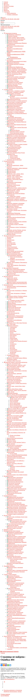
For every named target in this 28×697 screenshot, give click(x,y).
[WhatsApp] (8, 665)
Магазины (6, 4)
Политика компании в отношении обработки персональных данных (13, 691)
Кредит (6, 9)
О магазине (7, 11)
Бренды (6, 3)
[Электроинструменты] (4, 682)
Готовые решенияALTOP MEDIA (5, 695)
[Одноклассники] (4, 665)
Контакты (6, 7)
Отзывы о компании (12, 14)
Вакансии (6, 10)
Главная (6, 2)
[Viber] (6, 665)
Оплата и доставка (9, 6)
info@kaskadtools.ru (9, 679)
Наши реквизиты (11, 13)
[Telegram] (10, 665)
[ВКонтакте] (1, 665)
